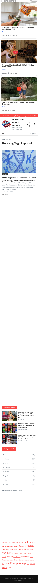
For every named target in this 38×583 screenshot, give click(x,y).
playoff (4, 557)
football (29, 545)
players (29, 553)
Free (3, 549)
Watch (32, 564)
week (4, 567)
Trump (14, 563)
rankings (25, 556)
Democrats (9, 546)
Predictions (16, 557)
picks (25, 553)
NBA (4, 553)
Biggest (13, 542)
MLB (31, 549)
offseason (16, 553)
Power (10, 556)
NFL (10, 552)
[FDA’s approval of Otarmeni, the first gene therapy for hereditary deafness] (19, 161)
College (27, 542)
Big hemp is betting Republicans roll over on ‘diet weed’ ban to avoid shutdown (26, 425)
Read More (5, 194)
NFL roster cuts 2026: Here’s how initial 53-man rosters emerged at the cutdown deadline (27, 436)
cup (3, 546)
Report (31, 557)
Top (7, 563)
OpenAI (21, 553)
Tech (3, 564)
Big (9, 542)
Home (3, 139)
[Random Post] (30, 133)
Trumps (22, 563)
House (20, 549)
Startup (21, 560)
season (11, 560)
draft (16, 546)
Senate (16, 560)
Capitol (21, 542)
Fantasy (22, 546)
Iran (25, 549)
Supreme (27, 560)
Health (15, 549)
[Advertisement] (19, 276)
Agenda (4, 542)
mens (28, 549)
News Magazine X (19, 580)
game (7, 549)
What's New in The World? (18, 122)
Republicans (5, 560)
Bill (17, 542)
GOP (11, 549)
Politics (5, 174)
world (9, 567)
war (28, 564)
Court (33, 542)
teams (32, 560)
